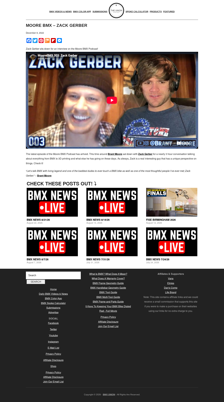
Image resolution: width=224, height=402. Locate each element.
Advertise (53, 312)
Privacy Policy (53, 354)
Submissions (53, 307)
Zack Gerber (145, 154)
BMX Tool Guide (108, 292)
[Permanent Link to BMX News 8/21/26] (52, 202)
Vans (170, 278)
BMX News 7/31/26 (98, 259)
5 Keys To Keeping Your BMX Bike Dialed (108, 306)
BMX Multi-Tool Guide (108, 297)
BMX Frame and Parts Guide (108, 301)
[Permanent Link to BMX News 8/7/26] (52, 241)
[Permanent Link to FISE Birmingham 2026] (171, 202)
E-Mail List (53, 347)
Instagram (53, 341)
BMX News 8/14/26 (98, 219)
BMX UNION (109, 394)
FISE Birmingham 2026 (161, 219)
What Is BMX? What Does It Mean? (108, 274)
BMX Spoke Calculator (53, 303)
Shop (53, 366)
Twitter (53, 329)
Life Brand (170, 292)
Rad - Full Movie (108, 311)
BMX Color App (53, 298)
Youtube (53, 335)
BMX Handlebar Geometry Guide (108, 287)
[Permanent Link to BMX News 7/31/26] (112, 241)
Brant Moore (115, 154)
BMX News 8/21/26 (38, 219)
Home (53, 289)
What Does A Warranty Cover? (108, 278)
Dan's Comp (170, 287)
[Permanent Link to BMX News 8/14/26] (112, 202)
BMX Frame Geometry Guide (108, 283)
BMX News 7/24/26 (157, 259)
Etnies (170, 283)
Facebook (53, 323)
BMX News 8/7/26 (37, 259)
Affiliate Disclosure (53, 360)
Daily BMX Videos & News (53, 294)
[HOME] (116, 10)
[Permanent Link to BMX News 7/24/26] (171, 241)
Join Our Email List (53, 381)
